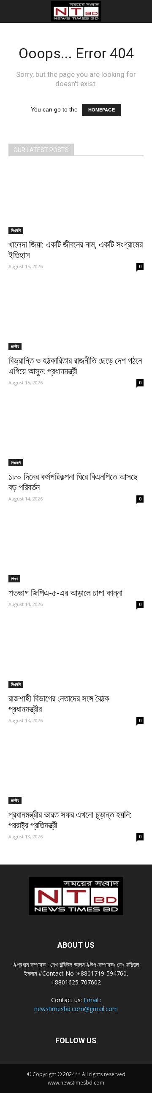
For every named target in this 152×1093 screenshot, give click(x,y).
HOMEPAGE (101, 109)
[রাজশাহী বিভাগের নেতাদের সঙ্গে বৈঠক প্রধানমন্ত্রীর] (76, 654)
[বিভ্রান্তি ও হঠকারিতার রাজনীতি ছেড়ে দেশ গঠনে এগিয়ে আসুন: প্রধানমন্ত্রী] (76, 316)
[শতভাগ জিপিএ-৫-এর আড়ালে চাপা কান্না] (76, 549)
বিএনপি (16, 230)
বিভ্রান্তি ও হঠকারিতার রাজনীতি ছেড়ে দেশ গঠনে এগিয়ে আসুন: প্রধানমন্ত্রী (75, 366)
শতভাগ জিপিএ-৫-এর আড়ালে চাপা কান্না (65, 593)
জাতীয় (15, 346)
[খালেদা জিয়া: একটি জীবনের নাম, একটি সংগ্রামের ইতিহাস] (76, 200)
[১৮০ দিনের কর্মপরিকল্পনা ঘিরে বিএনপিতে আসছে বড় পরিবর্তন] (76, 433)
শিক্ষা (14, 579)
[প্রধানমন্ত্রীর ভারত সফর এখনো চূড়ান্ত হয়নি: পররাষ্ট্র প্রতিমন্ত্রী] (76, 770)
